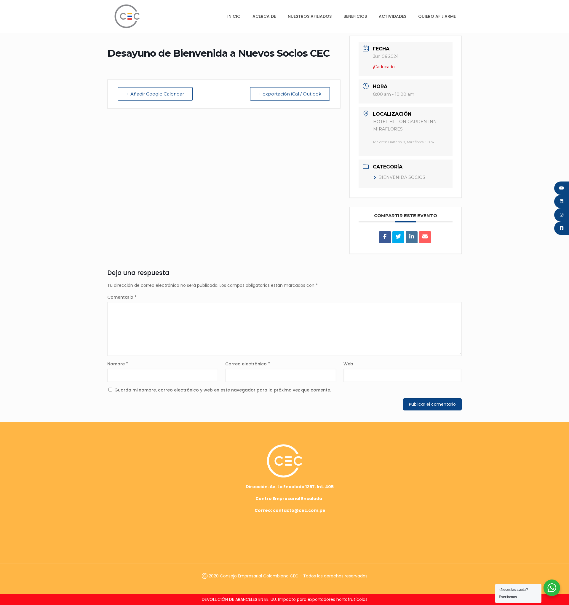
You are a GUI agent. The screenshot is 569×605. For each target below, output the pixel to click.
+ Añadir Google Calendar (155, 94)
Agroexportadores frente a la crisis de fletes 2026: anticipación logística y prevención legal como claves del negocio (284, 599)
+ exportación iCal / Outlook (290, 94)
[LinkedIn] (412, 237)
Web (348, 364)
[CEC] (127, 16)
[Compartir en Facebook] (385, 237)
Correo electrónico (247, 364)
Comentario (122, 297)
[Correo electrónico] (425, 237)
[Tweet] (398, 237)
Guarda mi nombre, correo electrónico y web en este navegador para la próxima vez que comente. (222, 390)
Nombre (117, 364)
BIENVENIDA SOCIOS (401, 177)
